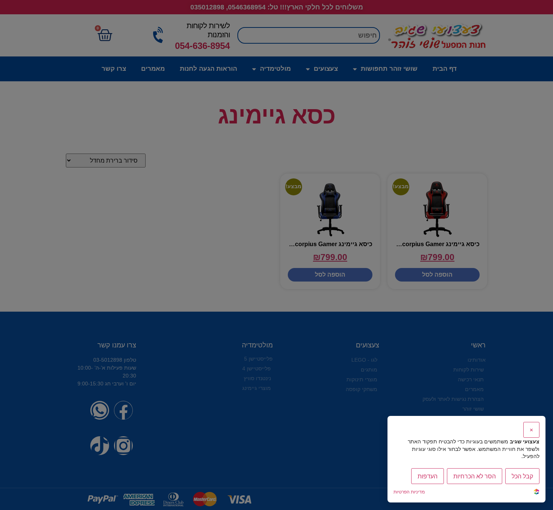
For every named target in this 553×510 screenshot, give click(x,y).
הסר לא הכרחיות (474, 476)
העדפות (428, 476)
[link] (536, 492)
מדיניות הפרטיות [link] (409, 492)
